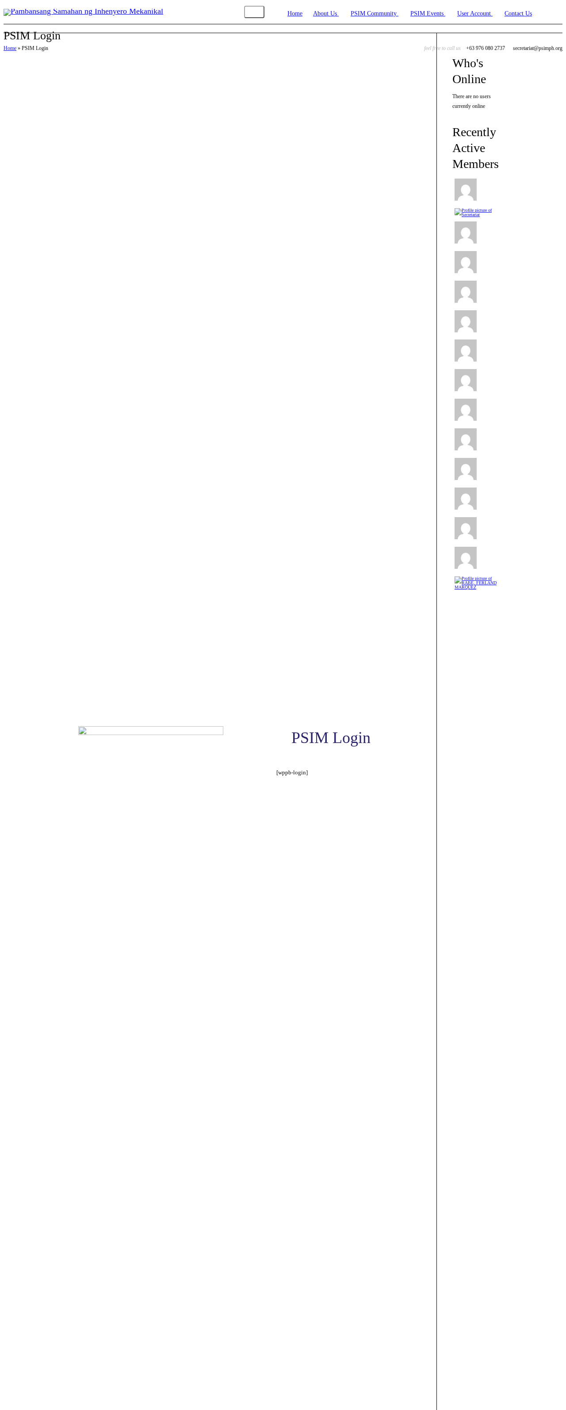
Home (294, 13)
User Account (475, 13)
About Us (326, 13)
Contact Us (518, 13)
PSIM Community (374, 13)
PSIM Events (427, 13)
